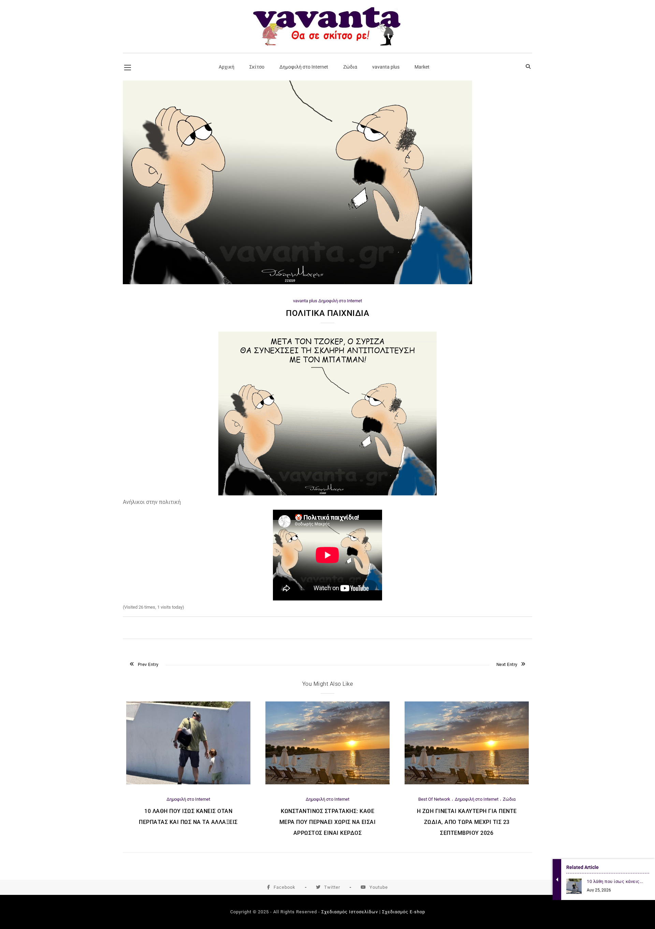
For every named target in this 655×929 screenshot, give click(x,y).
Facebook (284, 887)
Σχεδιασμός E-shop (403, 911)
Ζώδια (509, 799)
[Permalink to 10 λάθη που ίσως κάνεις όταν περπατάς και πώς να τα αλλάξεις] (188, 782)
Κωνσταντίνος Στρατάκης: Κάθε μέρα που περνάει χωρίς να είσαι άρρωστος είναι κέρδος (327, 822)
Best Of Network (434, 799)
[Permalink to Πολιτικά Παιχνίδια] (297, 282)
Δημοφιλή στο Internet (340, 300)
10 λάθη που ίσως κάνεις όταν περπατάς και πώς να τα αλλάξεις (188, 816)
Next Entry (507, 664)
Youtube (378, 887)
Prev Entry (148, 664)
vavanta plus (305, 300)
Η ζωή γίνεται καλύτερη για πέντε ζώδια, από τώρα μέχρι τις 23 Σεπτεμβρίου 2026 (467, 822)
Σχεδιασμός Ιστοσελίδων (349, 911)
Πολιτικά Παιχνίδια (327, 313)
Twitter (332, 887)
